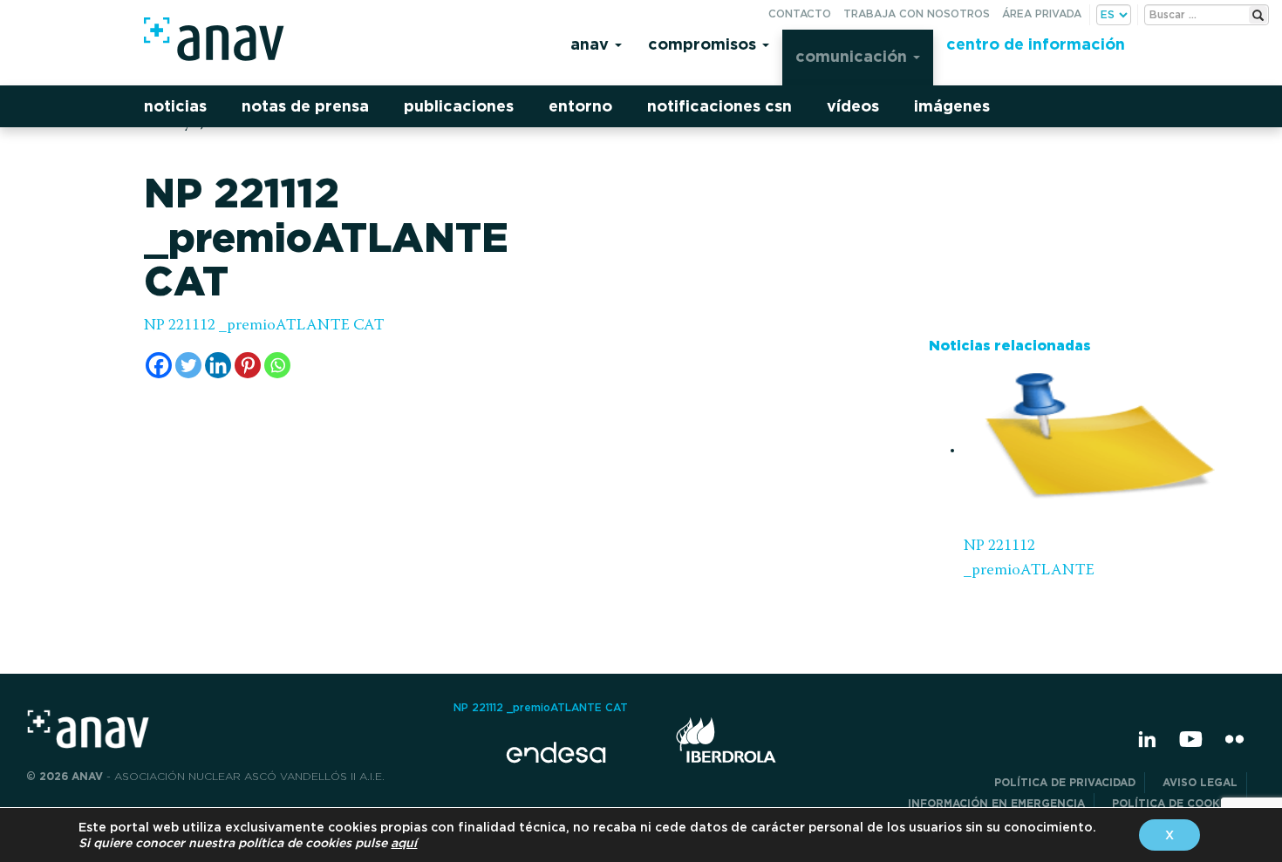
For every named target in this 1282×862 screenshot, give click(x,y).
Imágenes (952, 106)
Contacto (799, 13)
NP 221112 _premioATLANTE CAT (264, 326)
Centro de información (1035, 44)
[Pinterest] (248, 365)
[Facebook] (159, 365)
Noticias (175, 106)
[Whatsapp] (277, 365)
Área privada (1041, 13)
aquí (404, 843)
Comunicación (853, 56)
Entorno (580, 106)
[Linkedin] (218, 365)
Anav (591, 44)
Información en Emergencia (996, 803)
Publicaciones (459, 106)
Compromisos (704, 44)
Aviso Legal (1200, 782)
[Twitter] (188, 365)
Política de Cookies (1175, 803)
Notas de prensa (305, 106)
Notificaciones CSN (719, 106)
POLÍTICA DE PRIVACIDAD (1064, 782)
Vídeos (853, 106)
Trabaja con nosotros (916, 13)
